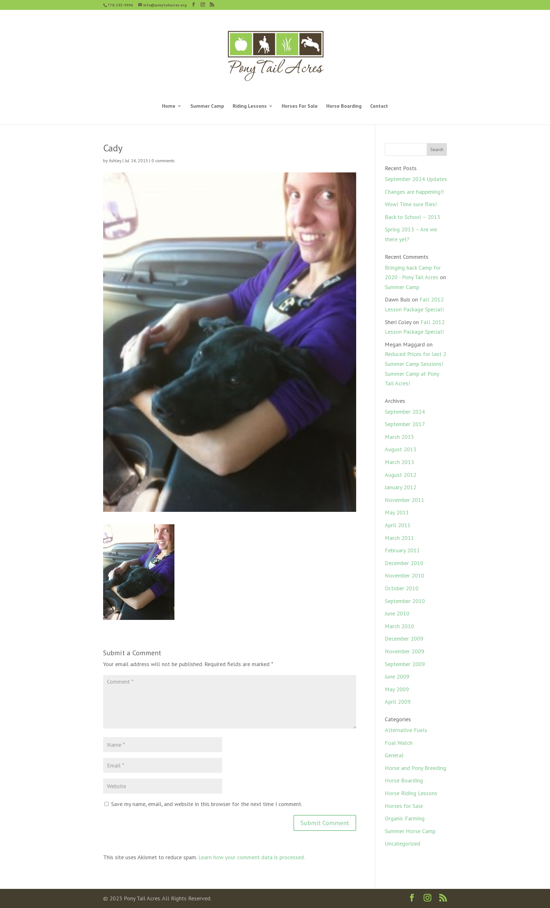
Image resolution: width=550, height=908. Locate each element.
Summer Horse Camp (410, 831)
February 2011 (402, 550)
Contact (379, 106)
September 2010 (405, 601)
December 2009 (404, 638)
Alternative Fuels (406, 730)
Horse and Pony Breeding (415, 768)
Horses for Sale (404, 806)
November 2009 (404, 651)
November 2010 (404, 575)
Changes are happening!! (414, 191)
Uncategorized (402, 843)
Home (168, 106)
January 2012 (400, 487)
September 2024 (405, 411)
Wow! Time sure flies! (411, 204)
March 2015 (399, 436)
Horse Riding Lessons (411, 793)
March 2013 (399, 462)
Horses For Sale (300, 106)
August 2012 (400, 474)
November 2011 (404, 500)
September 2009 (405, 664)
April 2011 (398, 525)
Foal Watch (398, 742)
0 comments (163, 160)
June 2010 (397, 613)
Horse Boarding (344, 106)
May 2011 (397, 512)
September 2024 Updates (416, 179)
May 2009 (397, 689)
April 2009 (398, 701)
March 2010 (399, 626)
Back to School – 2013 (412, 217)
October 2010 (402, 588)
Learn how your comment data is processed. (251, 857)
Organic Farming (405, 818)
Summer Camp (207, 106)
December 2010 (404, 563)
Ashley (115, 160)
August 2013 (400, 449)
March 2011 (399, 537)
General (394, 755)
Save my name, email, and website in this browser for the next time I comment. (206, 804)
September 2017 (405, 424)
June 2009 (397, 676)
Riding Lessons (250, 106)
